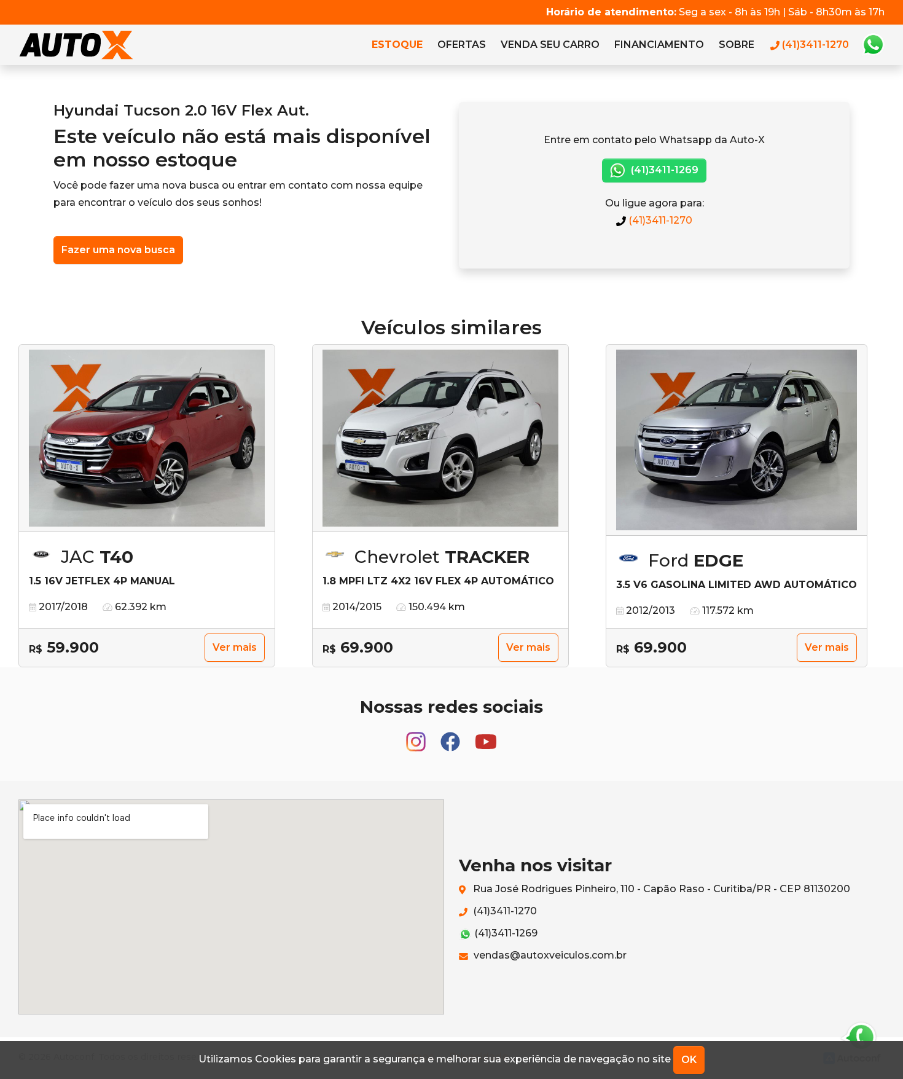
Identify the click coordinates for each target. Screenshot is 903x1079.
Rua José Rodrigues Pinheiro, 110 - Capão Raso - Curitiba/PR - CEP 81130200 (660, 889)
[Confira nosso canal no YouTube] (486, 736)
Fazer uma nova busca (118, 250)
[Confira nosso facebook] (451, 736)
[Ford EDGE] (736, 440)
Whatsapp (873, 45)
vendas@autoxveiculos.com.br (549, 955)
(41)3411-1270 (659, 220)
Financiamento (659, 44)
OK (689, 1059)
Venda (550, 44)
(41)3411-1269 (663, 170)
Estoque (397, 44)
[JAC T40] (147, 438)
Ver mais (235, 647)
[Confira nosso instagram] (417, 736)
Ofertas (461, 44)
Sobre (736, 44)
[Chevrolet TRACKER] (440, 438)
